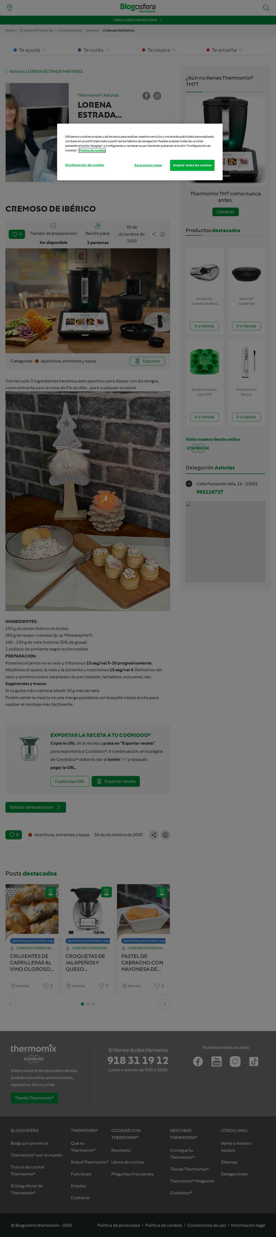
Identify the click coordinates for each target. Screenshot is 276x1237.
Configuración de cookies (84, 165)
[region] (140, 152)
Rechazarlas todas (148, 165)
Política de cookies (92, 150)
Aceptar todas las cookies (192, 165)
